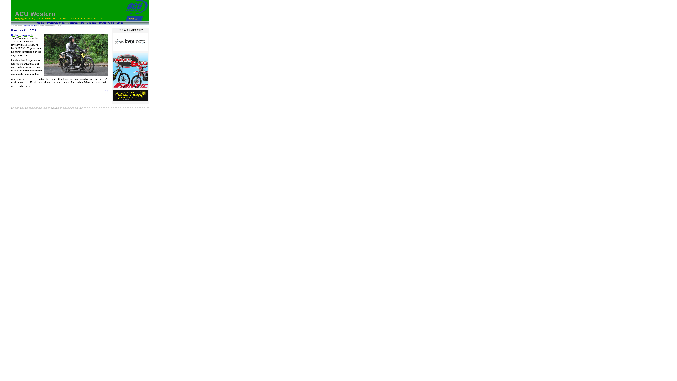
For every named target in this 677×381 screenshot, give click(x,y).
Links (120, 22)
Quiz (111, 22)
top (106, 90)
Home (40, 22)
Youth (102, 22)
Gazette (91, 22)
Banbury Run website (22, 35)
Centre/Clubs (76, 22)
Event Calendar (56, 22)
